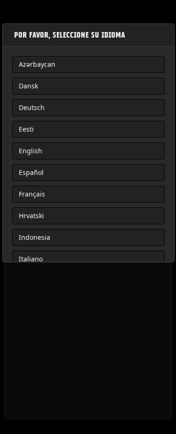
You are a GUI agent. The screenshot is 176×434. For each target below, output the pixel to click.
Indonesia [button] (34, 237)
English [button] (30, 150)
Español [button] (31, 172)
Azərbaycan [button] (37, 64)
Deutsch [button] (32, 107)
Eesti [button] (26, 129)
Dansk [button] (28, 85)
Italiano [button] (31, 258)
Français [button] (32, 193)
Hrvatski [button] (31, 215)
